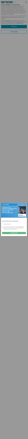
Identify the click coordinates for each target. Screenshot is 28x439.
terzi (20, 226)
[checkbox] (2, 227)
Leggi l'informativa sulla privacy (10, 221)
